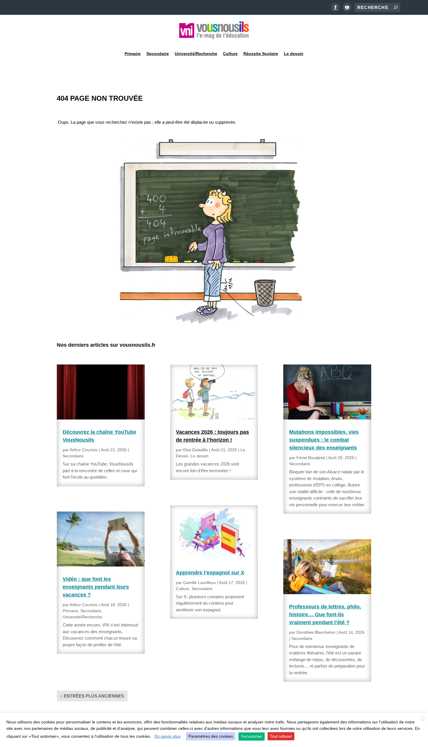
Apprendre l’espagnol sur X (210, 573)
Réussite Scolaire (260, 53)
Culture (230, 53)
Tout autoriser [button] (251, 736)
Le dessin (293, 53)
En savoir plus (168, 736)
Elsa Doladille (195, 449)
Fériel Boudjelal (310, 457)
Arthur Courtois (84, 449)
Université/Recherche (196, 53)
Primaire (133, 53)
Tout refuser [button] (281, 736)
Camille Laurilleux (199, 582)
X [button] (423, 718)
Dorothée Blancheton (315, 632)
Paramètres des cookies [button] (210, 736)
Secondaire (157, 53)
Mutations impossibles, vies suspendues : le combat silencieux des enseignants (324, 440)
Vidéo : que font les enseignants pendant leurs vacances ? (96, 587)
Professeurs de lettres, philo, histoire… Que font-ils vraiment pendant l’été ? (325, 614)
